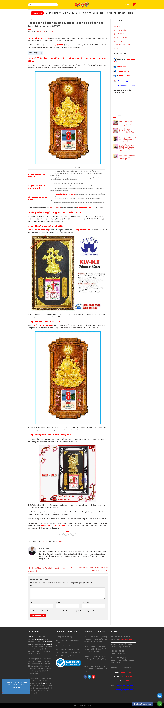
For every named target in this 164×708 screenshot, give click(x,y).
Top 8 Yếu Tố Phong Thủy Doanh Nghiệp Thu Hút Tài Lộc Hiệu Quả (127, 148)
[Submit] (56, 4)
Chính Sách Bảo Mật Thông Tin (67, 649)
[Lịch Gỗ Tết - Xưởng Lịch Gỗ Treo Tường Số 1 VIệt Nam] (82, 4)
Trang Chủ (37, 13)
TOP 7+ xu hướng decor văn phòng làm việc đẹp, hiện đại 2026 (127, 123)
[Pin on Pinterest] (71, 534)
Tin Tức (30, 20)
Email (58, 602)
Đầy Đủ (39, 53)
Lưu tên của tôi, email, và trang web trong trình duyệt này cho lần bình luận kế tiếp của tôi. (64, 611)
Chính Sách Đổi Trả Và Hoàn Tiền (68, 652)
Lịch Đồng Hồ (99, 13)
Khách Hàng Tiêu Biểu (116, 13)
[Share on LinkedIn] (74, 534)
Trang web (86, 602)
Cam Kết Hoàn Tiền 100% (65, 656)
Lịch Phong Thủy (53, 13)
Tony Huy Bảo (16, 687)
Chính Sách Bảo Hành (64, 646)
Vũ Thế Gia (51, 31)
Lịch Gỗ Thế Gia (55, 208)
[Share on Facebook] (61, 534)
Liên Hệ (130, 13)
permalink (59, 541)
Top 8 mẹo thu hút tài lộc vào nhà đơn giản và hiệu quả (127, 157)
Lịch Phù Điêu (68, 13)
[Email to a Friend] (67, 534)
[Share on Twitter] (64, 534)
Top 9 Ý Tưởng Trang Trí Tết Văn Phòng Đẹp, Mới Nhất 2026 (127, 131)
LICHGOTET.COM (125, 639)
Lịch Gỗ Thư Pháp (83, 13)
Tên (32, 602)
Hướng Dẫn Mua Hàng (64, 637)
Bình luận (33, 586)
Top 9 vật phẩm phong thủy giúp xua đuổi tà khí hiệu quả (127, 139)
